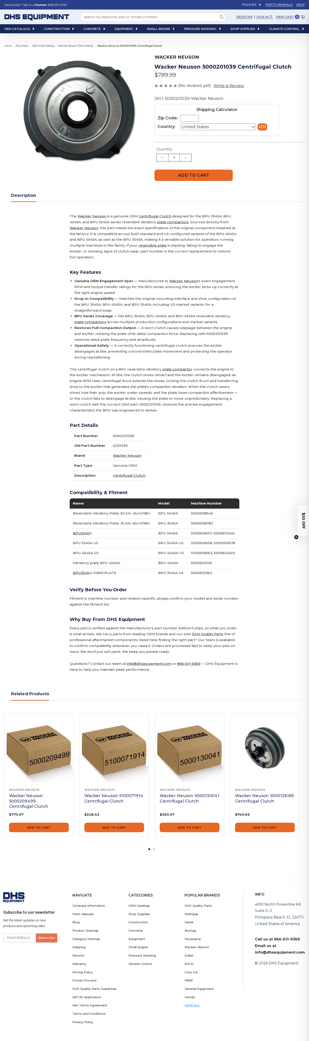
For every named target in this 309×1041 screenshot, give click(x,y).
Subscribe (46, 938)
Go (262, 126)
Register (244, 17)
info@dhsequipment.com (149, 663)
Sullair (189, 955)
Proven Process (84, 980)
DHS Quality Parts (207, 634)
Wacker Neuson (92, 216)
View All (192, 1005)
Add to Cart (39, 827)
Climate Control (140, 964)
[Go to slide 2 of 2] (154, 849)
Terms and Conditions (89, 1013)
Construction (138, 922)
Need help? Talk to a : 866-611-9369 (35, 5)
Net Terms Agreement (89, 1005)
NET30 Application (86, 997)
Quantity (164, 149)
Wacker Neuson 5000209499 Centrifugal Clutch (28, 800)
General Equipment (199, 989)
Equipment (136, 939)
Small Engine (138, 947)
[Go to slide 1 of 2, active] (149, 849)
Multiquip (191, 914)
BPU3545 (81, 573)
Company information (88, 905)
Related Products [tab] (30, 693)
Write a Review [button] (229, 85)
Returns (78, 955)
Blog (76, 922)
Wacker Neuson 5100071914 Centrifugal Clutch (113, 798)
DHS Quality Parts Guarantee (94, 989)
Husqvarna (193, 939)
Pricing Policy (82, 972)
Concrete (135, 930)
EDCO (189, 964)
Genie (189, 922)
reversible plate (153, 245)
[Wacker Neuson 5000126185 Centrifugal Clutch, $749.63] (265, 748)
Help (300, 4)
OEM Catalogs (139, 905)
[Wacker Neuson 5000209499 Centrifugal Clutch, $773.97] (39, 748)
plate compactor (177, 369)
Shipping (79, 947)
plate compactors (173, 222)
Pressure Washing (142, 955)
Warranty (79, 964)
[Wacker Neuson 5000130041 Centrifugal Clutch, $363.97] (189, 748)
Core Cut (191, 972)
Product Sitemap (85, 930)
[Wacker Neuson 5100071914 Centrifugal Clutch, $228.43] (114, 748)
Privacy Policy (82, 1022)
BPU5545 (81, 533)
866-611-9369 (188, 663)
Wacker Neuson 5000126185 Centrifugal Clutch (264, 798)
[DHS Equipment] (14, 897)
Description (23, 195)
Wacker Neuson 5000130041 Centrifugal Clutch (189, 798)
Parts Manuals (279, 4)
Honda (190, 997)
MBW (189, 980)
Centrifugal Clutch (155, 216)
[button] (303, 520)
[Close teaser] (296, 537)
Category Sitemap (86, 939)
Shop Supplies (139, 914)
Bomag (190, 930)
